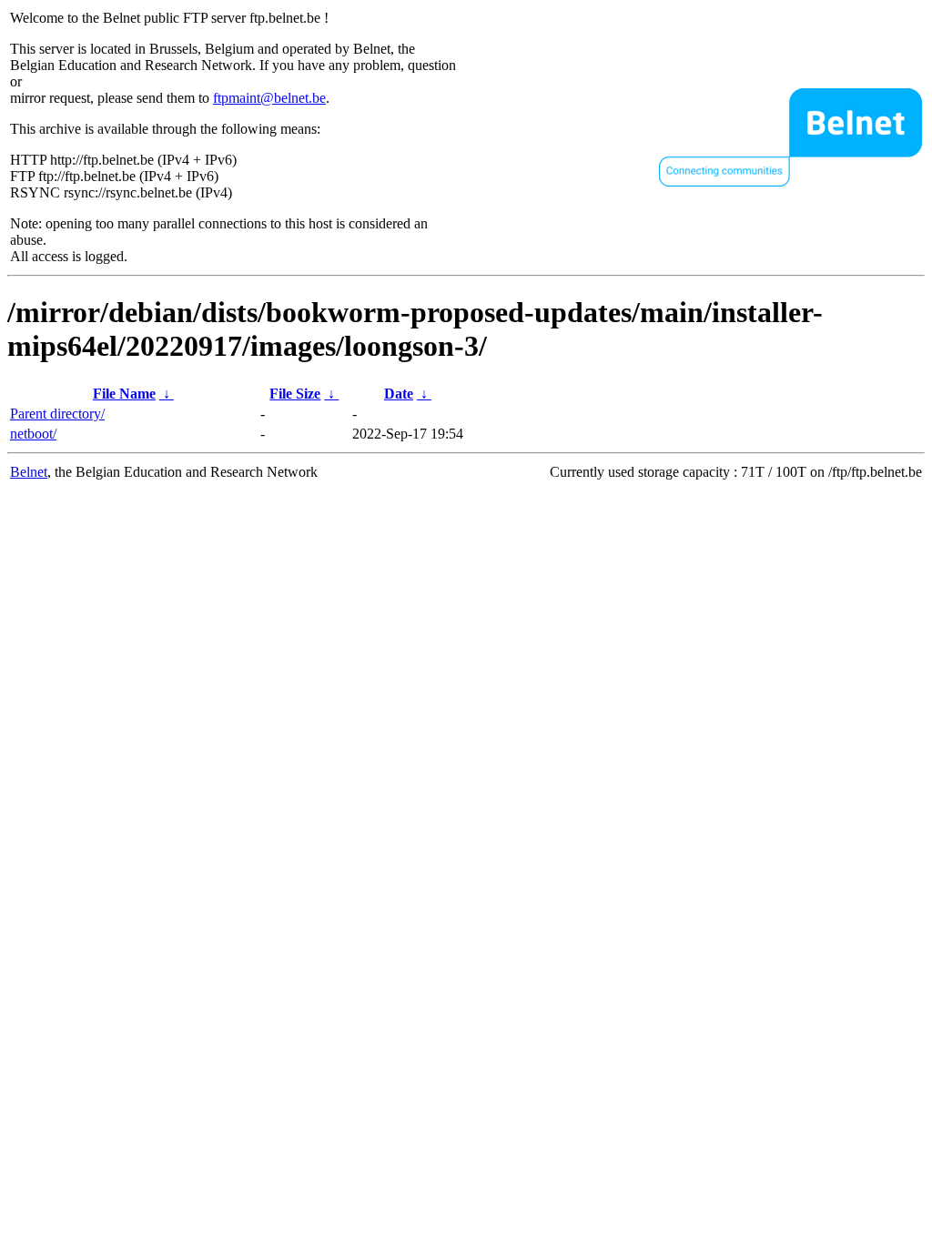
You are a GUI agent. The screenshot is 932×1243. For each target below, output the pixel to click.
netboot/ (33, 433)
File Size (294, 393)
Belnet (28, 472)
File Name (124, 393)
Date (398, 393)
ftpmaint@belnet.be (269, 98)
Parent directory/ (57, 413)
